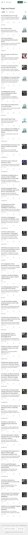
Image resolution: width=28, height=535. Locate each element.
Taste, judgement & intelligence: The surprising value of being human (10, 130)
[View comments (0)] (8, 35)
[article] (14, 19)
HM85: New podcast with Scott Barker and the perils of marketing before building (10, 58)
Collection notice (23, 525)
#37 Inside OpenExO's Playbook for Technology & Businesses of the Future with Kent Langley (10, 375)
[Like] (2, 48)
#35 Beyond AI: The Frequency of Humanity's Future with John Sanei (10, 407)
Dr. (1, 280)
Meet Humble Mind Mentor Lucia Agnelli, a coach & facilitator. (9, 485)
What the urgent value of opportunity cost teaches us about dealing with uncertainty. (10, 81)
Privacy (13, 525)
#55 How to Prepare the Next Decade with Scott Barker (9, 66)
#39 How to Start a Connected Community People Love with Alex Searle (10, 348)
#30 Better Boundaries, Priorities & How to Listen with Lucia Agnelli (10, 481)
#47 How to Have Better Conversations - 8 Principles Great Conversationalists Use (9, 233)
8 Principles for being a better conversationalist (9, 105)
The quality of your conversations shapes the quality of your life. (10, 108)
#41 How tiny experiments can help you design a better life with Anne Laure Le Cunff (10, 319)
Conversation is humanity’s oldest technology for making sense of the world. (9, 237)
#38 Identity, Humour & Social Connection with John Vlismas (10, 363)
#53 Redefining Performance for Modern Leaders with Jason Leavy (10, 146)
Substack (7, 532)
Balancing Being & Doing (8, 119)
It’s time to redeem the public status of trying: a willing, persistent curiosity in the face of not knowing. (10, 18)
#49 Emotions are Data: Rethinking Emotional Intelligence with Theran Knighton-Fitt (8, 206)
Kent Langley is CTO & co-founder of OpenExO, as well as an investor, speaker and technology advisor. (10, 379)
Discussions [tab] (11, 12)
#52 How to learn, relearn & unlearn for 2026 (9, 161)
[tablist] (8, 12)
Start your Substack (10, 528)
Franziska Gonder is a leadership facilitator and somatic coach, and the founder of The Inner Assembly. (10, 194)
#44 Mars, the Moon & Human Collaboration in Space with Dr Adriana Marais (10, 277)
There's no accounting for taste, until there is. (9, 134)
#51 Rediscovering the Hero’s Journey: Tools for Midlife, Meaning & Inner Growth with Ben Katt (9, 177)
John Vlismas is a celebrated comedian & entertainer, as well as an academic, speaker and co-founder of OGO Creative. (10, 366)
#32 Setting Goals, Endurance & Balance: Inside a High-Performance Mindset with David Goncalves (10, 452)
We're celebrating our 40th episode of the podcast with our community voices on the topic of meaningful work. (10, 339)
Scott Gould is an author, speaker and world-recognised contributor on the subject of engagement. (9, 427)
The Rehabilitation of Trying (9, 15)
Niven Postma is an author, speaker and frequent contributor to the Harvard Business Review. (10, 291)
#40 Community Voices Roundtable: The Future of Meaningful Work (8, 335)
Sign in (25, 2)
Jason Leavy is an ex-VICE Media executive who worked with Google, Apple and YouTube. (9, 150)
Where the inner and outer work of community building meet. (9, 121)
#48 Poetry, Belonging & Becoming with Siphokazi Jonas (10, 218)
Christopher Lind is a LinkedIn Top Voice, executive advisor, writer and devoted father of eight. (10, 395)
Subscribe (20, 2)
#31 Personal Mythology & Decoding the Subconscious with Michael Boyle (10, 465)
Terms (17, 525)
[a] (24, 40)
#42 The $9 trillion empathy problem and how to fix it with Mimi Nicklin (9, 303)
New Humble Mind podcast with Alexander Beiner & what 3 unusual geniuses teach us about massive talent (10, 31)
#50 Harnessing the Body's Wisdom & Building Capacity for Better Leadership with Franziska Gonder (10, 190)
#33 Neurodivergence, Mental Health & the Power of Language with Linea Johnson (10, 436)
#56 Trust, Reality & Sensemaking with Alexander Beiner (9, 40)
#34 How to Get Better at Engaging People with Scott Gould (9, 423)
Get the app (20, 528)
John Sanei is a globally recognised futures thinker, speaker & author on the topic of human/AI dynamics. (10, 411)
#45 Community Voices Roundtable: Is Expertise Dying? (10, 264)
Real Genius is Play (6, 28)
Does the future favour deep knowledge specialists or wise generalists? (10, 268)
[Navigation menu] (3, 2)
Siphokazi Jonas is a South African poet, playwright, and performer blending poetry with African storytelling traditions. (10, 221)
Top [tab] (7, 12)
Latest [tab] (3, 12)
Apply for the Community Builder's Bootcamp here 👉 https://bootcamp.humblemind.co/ (9, 352)
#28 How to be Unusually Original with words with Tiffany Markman (10, 507)
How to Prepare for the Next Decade (9, 55)
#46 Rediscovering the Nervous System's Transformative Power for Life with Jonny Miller (10, 249)
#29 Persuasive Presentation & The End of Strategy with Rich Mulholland (10, 494)
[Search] (25, 12)
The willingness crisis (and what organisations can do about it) (10, 78)
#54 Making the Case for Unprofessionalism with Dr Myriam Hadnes (9, 93)
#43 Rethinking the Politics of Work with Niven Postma (9, 287)
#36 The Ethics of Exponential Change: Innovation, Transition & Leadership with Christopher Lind (10, 391)
